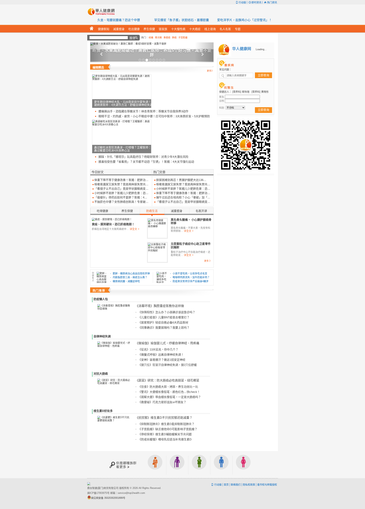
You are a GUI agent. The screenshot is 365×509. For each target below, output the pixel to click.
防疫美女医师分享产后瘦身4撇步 (191, 281)
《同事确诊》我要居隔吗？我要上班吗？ (164, 327)
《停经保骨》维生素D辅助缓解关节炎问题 (165, 434)
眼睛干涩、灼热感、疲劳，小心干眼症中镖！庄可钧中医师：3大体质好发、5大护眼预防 (154, 116)
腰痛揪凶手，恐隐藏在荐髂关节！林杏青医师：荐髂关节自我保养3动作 (143, 111)
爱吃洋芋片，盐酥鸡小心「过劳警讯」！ (244, 20)
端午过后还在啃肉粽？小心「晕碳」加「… (183, 197)
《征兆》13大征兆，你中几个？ (158, 349)
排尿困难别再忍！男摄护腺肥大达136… (181, 180)
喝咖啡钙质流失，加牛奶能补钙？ (191, 277)
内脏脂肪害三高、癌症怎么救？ (130, 277)
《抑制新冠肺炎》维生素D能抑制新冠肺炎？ (166, 424)
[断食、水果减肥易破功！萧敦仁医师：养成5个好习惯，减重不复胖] (151, 43)
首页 (226, 484)
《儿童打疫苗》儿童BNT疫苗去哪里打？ (164, 317)
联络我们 (236, 484)
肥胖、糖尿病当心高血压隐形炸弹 (131, 273)
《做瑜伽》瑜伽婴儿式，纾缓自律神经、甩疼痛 (167, 343)
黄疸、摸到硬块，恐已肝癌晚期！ (113, 224)
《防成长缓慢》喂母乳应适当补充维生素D (165, 439)
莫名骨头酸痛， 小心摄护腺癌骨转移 (191, 221)
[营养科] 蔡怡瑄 (240, 91)
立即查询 (263, 75)
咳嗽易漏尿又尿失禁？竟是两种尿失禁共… (121, 184)
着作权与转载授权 (267, 484)
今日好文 (97, 172)
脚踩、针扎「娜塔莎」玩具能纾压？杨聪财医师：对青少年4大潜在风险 (143, 156)
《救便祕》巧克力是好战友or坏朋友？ (162, 402)
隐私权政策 (249, 484)
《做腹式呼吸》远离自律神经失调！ (161, 354)
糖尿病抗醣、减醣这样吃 (126, 281)
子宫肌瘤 (182, 37)
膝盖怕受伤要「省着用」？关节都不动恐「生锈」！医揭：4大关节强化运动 (146, 161)
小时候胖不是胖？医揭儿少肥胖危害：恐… (121, 193)
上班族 (155, 464)
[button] (99, 52)
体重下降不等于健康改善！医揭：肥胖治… (121, 180)
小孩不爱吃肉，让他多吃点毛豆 (190, 273)
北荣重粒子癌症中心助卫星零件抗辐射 (191, 245)
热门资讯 (272, 2)
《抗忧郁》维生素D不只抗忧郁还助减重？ (163, 417)
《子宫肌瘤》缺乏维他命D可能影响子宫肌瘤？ (167, 429)
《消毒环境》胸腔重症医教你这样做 (159, 306)
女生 (243, 464)
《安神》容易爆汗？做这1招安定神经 (161, 359)
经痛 (151, 37)
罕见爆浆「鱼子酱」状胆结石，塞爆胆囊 (181, 20)
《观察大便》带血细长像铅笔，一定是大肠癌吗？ (169, 397)
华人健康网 (102, 11)
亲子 (199, 464)
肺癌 (174, 37)
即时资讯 (256, 2)
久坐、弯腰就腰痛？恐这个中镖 (118, 20)
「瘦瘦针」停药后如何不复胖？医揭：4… (120, 197)
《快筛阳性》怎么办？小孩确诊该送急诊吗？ (166, 312)
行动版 (242, 2)
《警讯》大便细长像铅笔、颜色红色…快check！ (169, 391)
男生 (221, 464)
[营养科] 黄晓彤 (260, 91)
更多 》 (208, 261)
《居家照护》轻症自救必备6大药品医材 (163, 322)
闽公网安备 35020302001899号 (108, 497)
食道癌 (166, 37)
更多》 (210, 71)
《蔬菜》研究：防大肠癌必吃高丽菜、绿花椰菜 (167, 380)
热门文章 (159, 172)
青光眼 (158, 37)
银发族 (177, 464)
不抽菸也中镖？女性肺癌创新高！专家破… (121, 201)
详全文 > (134, 229)
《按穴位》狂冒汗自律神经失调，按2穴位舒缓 (167, 364)
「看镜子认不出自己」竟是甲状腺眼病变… (121, 188)
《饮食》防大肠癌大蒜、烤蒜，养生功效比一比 (168, 386)
